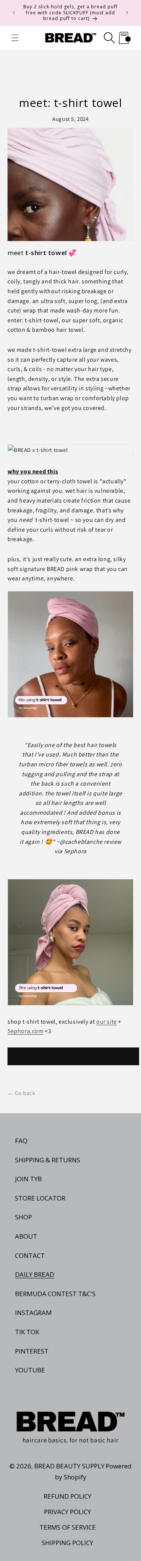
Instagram (33, 1312)
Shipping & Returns (47, 1160)
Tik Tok (27, 1331)
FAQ (21, 1140)
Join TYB (28, 1178)
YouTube (30, 1370)
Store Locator (40, 1198)
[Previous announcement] (14, 12)
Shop (23, 1217)
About (26, 1236)
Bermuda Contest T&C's (55, 1293)
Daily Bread (34, 1274)
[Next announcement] (127, 12)
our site (106, 1022)
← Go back (21, 1093)
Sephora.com (26, 1031)
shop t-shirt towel (73, 1056)
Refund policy (67, 1496)
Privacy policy (67, 1511)
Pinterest (32, 1351)
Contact (30, 1255)
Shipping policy (67, 1542)
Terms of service (67, 1527)
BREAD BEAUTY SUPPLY (69, 1466)
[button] (15, 37)
